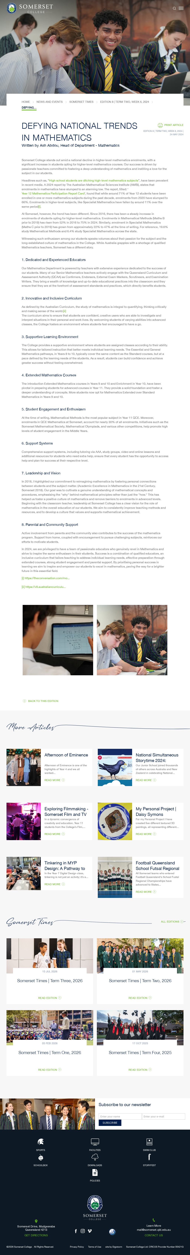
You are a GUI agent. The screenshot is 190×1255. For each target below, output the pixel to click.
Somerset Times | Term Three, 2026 (50, 980)
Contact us (154, 1235)
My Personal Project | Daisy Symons (156, 812)
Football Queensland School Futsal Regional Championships (157, 868)
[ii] (64, 311)
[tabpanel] (95, 53)
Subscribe (110, 1122)
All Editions (170, 922)
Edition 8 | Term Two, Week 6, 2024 (124, 102)
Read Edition (47, 998)
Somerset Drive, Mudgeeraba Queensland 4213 (36, 1228)
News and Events (50, 102)
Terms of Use (94, 1247)
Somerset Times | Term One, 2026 (50, 1052)
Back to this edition (43, 701)
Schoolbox (41, 1165)
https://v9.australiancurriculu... (45, 587)
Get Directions (36, 1235)
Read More (53, 780)
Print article (174, 125)
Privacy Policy (77, 1247)
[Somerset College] (29, 8)
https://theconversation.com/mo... (47, 578)
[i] (39, 207)
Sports (40, 1150)
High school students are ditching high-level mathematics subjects (93, 181)
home (26, 102)
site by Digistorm (113, 1247)
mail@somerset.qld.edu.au (154, 1230)
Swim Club (149, 1150)
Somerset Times (81, 102)
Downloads (95, 1165)
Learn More (154, 1226)
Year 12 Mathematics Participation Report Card (53, 194)
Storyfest (149, 1165)
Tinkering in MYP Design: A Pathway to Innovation (65, 868)
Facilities (95, 1150)
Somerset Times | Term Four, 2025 (140, 1052)
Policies (95, 1181)
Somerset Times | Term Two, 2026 (140, 980)
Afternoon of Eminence (66, 755)
